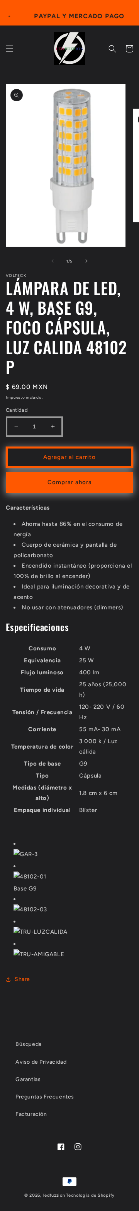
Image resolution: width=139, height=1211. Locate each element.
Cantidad (17, 410)
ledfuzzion (54, 1195)
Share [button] (22, 979)
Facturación (31, 1114)
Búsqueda (28, 1044)
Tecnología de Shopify (90, 1195)
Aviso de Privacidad (40, 1062)
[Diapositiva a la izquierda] (52, 260)
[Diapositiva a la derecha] (86, 260)
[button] (9, 48)
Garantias (28, 1079)
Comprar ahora (69, 482)
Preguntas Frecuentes (44, 1096)
